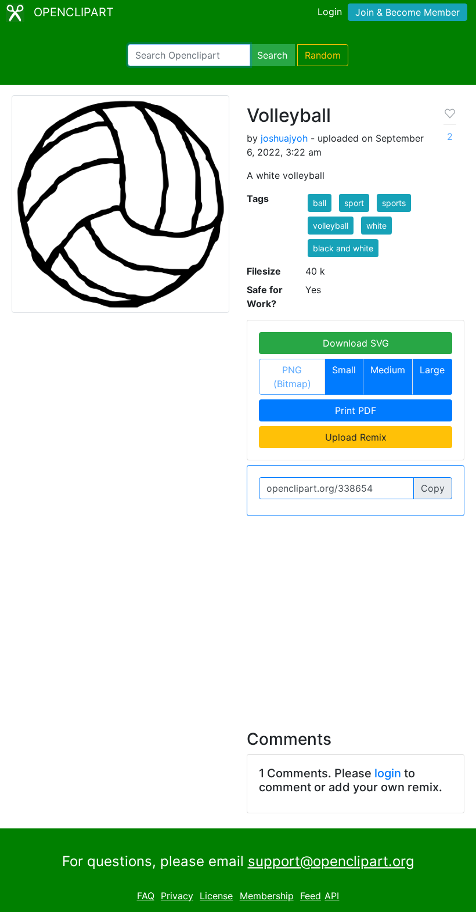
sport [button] (354, 203)
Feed (310, 896)
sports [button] (394, 203)
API (331, 896)
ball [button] (319, 203)
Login (330, 11)
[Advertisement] (238, 616)
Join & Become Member (407, 12)
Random (323, 55)
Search (272, 55)
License (216, 896)
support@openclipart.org (331, 861)
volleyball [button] (330, 225)
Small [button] (344, 370)
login (387, 773)
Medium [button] (387, 370)
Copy (433, 488)
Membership (267, 896)
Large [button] (432, 370)
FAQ (145, 896)
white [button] (376, 225)
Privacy (177, 896)
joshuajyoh (284, 138)
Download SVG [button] (356, 343)
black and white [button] (343, 248)
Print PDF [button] (355, 410)
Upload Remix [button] (356, 437)
